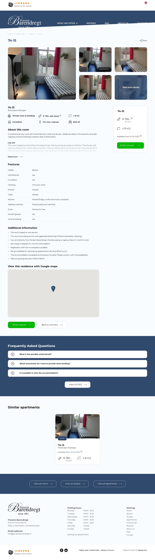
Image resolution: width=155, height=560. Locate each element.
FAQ (107, 23)
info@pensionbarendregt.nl (19, 534)
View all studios (72, 484)
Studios (130, 517)
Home (10, 34)
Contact (142, 23)
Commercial (132, 523)
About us (123, 23)
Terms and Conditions (89, 550)
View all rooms (41, 484)
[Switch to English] (146, 2)
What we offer (66, 23)
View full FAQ (75, 384)
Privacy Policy (107, 550)
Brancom (142, 550)
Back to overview (50, 325)
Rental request (127, 145)
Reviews (91, 23)
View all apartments (107, 484)
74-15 (61, 445)
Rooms (32, 34)
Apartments (132, 520)
